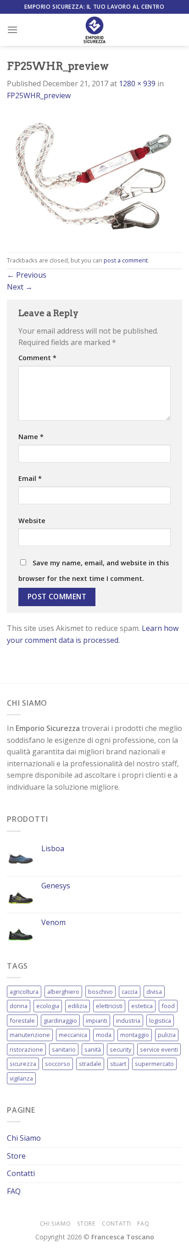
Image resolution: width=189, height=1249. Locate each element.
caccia (130, 991)
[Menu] (12, 29)
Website (31, 520)
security (120, 1049)
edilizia (77, 1006)
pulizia (167, 1035)
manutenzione (30, 1035)
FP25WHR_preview (39, 95)
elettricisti (109, 1006)
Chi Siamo (24, 1138)
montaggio (134, 1035)
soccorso (57, 1063)
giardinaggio (60, 1020)
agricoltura (24, 991)
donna (19, 1006)
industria (128, 1020)
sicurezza (23, 1063)
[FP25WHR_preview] (94, 176)
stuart (118, 1063)
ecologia (47, 1006)
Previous (26, 275)
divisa (154, 991)
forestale (22, 1020)
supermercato (154, 1063)
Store (16, 1156)
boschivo (100, 991)
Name (31, 436)
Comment (37, 357)
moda (103, 1035)
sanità (92, 1049)
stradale (90, 1063)
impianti (96, 1020)
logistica (160, 1020)
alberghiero (63, 991)
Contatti (21, 1173)
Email (30, 478)
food (168, 1006)
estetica (142, 1006)
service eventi (159, 1049)
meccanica (73, 1035)
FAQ (14, 1191)
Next (20, 287)
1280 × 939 (137, 83)
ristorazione (26, 1049)
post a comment (126, 260)
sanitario (64, 1049)
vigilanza (21, 1078)
